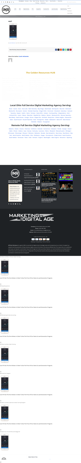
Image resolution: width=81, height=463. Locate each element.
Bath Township (33, 108)
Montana (31, 133)
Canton (25, 111)
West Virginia (55, 137)
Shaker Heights (59, 117)
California (33, 128)
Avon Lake (24, 108)
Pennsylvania (49, 135)
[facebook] (8, 204)
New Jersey (59, 133)
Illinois (15, 131)
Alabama (11, 128)
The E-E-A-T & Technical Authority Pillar (66, 78)
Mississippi (18, 133)
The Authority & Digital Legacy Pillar (38, 98)
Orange (27, 117)
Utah (30, 137)
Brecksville (12, 111)
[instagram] (13, 204)
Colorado (40, 128)
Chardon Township (33, 111)
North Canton (20, 117)
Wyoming (69, 137)
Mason (24, 115)
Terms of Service (46, 241)
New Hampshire (50, 133)
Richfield (44, 117)
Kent (68, 113)
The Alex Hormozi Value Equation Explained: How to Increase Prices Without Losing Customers (48, 184)
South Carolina (67, 135)
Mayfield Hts (37, 115)
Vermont (35, 137)
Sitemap (33, 241)
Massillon (29, 115)
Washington (47, 137)
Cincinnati (50, 111)
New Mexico (66, 133)
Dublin (23, 113)
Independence (62, 113)
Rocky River (51, 117)
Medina (44, 115)
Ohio (31, 135)
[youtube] (15, 204)
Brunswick (19, 111)
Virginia (40, 137)
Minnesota (11, 133)
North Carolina (17, 135)
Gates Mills (40, 113)
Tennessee (20, 137)
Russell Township (27, 119)
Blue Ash (62, 108)
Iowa (25, 131)
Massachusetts (60, 131)
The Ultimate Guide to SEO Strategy (64, 94)
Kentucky (35, 131)
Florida (59, 128)
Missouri (25, 133)
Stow (34, 119)
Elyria (28, 113)
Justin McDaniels (12, 42)
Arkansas (27, 128)
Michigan (68, 131)
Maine (47, 131)
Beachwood (48, 108)
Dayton (19, 113)
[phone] (19, 204)
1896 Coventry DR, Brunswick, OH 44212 (43, 232)
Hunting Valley (53, 113)
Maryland (52, 131)
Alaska (16, 128)
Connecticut (46, 128)
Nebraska (37, 133)
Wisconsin (63, 137)
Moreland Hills (56, 115)
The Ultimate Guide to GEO (62, 92)
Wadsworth (52, 119)
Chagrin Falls (42, 111)
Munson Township (66, 115)
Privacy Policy (39, 241)
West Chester (66, 119)
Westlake (33, 121)
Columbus (63, 111)
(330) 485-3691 (42, 228)
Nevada (43, 133)
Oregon (43, 135)
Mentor (49, 115)
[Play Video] (59, 173)
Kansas (29, 131)
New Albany (12, 117)
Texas (26, 137)
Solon (11, 119)
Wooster (39, 121)
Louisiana (41, 131)
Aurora (15, 108)
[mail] (17, 204)
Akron (10, 108)
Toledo (46, 119)
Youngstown (46, 121)
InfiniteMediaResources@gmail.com (42, 230)
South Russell (18, 119)
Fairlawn (33, 113)
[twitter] (11, 204)
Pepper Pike (38, 117)
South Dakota (13, 137)
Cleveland (57, 111)
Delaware (53, 128)
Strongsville (40, 119)
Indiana (20, 131)
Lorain (19, 115)
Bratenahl (68, 108)
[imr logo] (6, 5)
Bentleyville (55, 108)
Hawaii (69, 128)
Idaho (10, 131)
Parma (31, 117)
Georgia (64, 128)
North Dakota (25, 135)
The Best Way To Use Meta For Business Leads (40, 99)
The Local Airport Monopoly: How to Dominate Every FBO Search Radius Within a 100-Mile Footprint (48, 199)
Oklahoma (37, 135)
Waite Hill (59, 119)
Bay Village (41, 108)
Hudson (46, 113)
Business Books (44, 186)
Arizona (22, 128)
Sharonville (68, 117)
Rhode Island (57, 135)
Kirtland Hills (13, 115)
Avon (19, 108)
